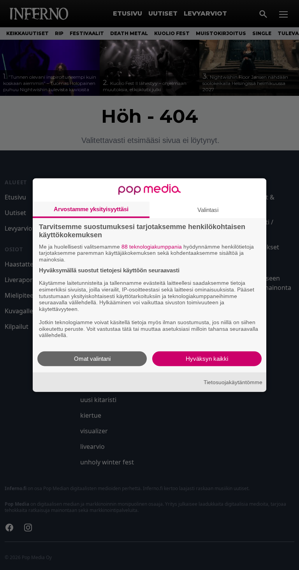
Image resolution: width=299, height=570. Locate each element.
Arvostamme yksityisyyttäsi (91, 208)
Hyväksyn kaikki (207, 358)
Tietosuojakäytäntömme (233, 382)
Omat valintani (92, 358)
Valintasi (207, 209)
